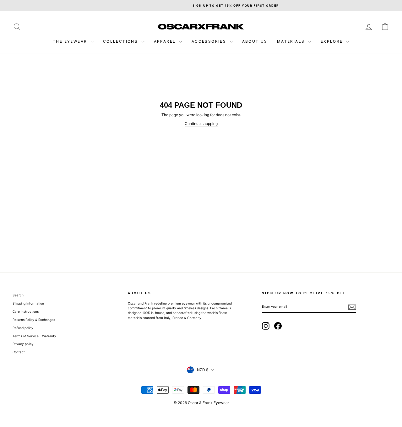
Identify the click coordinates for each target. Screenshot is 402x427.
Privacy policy (23, 344)
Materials (292, 41)
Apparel (165, 41)
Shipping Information (28, 303)
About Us (255, 41)
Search (18, 295)
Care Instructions (26, 311)
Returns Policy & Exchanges (34, 320)
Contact (19, 352)
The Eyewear (71, 41)
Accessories (210, 41)
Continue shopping (201, 123)
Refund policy (23, 328)
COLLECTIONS (121, 41)
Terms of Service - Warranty (34, 336)
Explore (333, 41)
